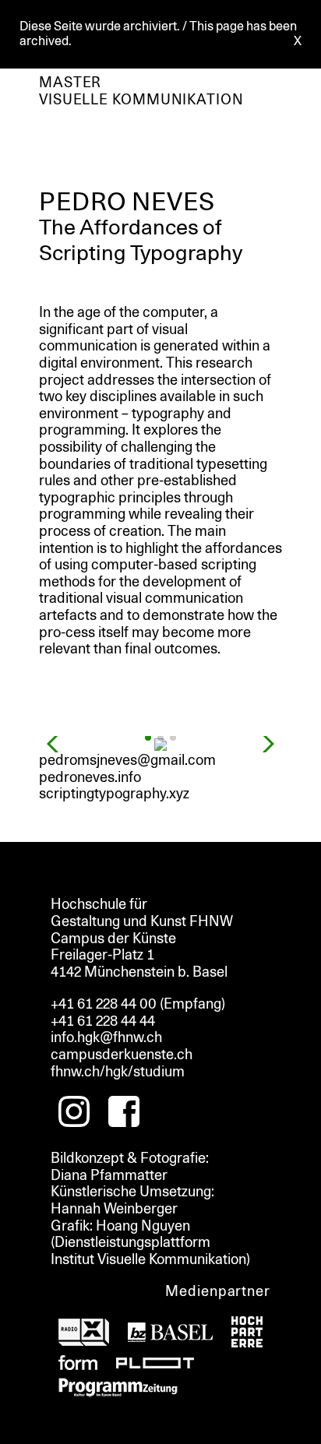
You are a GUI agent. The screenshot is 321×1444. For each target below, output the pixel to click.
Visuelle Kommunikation (141, 99)
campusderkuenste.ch (121, 1054)
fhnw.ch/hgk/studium (118, 1071)
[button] (148, 737)
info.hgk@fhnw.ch (106, 1037)
